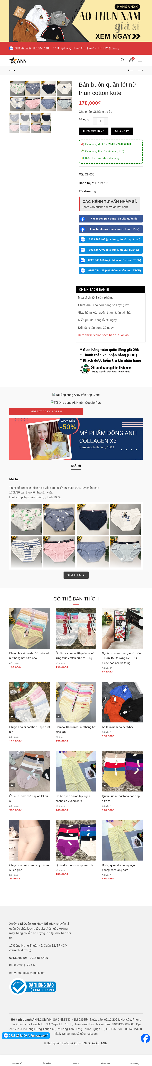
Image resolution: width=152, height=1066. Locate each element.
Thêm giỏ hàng (94, 131)
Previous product (130, 70)
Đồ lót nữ (101, 183)
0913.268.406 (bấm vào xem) (28, 1035)
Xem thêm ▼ (76, 575)
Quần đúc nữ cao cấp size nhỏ (75, 865)
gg (94, 191)
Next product (140, 70)
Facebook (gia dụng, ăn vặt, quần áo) (114, 218)
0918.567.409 (41, 48)
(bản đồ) (114, 48)
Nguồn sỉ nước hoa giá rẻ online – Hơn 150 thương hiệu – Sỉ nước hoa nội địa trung (122, 658)
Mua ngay (122, 131)
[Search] (123, 60)
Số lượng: (84, 119)
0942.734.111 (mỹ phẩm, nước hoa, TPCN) (114, 270)
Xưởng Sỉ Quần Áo (86, 1043)
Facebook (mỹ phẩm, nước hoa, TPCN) (114, 228)
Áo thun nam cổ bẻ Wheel (118, 727)
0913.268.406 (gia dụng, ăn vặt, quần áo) (114, 239)
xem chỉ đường (20, 950)
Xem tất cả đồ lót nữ (46, 411)
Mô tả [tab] (76, 466)
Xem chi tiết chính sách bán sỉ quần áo (103, 335)
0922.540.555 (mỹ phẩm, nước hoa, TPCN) (114, 260)
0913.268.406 (22, 48)
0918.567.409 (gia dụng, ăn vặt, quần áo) (114, 249)
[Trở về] (12, 70)
